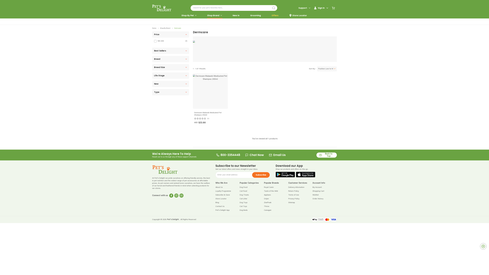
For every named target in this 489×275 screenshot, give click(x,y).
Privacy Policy (293, 199)
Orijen (266, 199)
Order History (318, 199)
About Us (219, 187)
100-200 (161, 41)
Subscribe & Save (222, 195)
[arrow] (195, 15)
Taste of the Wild (271, 191)
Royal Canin (269, 187)
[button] (170, 34)
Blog (217, 203)
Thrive (266, 206)
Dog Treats (244, 195)
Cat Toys (243, 206)
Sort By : (312, 69)
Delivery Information (296, 187)
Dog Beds (244, 210)
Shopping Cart (318, 191)
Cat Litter (243, 199)
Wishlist (316, 195)
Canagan (267, 210)
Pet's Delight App (222, 210)
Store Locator (221, 199)
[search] (273, 8)
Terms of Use (293, 195)
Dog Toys (243, 203)
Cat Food (243, 191)
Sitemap (291, 203)
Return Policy (293, 191)
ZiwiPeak (267, 203)
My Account (317, 187)
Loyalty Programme (223, 191)
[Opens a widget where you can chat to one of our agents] (471, 260)
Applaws (267, 195)
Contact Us (220, 206)
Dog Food (243, 187)
